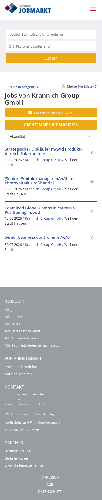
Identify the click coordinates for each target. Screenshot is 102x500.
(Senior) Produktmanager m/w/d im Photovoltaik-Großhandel (39, 181)
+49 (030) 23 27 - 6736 (22, 429)
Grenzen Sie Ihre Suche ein (51, 124)
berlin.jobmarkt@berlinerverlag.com (34, 422)
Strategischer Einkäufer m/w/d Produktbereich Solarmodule (43, 151)
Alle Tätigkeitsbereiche (23, 338)
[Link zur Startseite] (30, 8)
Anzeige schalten (18, 374)
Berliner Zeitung (18, 451)
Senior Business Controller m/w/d (37, 237)
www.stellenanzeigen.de (24, 465)
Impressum (50, 477)
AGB (49, 484)
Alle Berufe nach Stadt (22, 331)
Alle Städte (13, 316)
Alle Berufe (13, 324)
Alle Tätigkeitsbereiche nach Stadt (32, 345)
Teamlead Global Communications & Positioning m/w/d (40, 210)
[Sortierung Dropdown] (89, 136)
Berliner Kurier (16, 458)
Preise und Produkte (21, 366)
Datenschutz (50, 491)
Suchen (51, 58)
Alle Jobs (11, 309)
